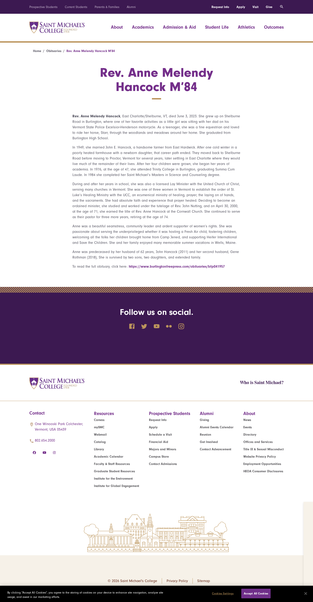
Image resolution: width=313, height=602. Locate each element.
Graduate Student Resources (114, 471)
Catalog (100, 442)
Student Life (217, 27)
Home (37, 51)
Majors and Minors (162, 449)
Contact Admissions (163, 464)
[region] (156, 594)
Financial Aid (158, 442)
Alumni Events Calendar (216, 427)
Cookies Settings (222, 593)
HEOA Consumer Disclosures (263, 471)
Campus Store (159, 457)
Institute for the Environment (113, 479)
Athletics (246, 27)
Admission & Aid (179, 27)
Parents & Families (107, 7)
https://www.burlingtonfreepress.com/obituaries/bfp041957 (177, 266)
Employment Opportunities (262, 464)
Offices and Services (258, 442)
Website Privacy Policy (259, 457)
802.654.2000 (45, 440)
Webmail (100, 435)
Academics (143, 27)
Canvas (99, 420)
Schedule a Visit (160, 435)
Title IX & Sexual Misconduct (263, 449)
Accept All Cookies (256, 593)
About (117, 27)
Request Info (220, 7)
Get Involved (209, 442)
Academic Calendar (108, 457)
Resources (104, 413)
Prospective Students (43, 7)
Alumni (131, 7)
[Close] (306, 593)
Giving (204, 420)
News (247, 420)
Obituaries (53, 51)
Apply (240, 7)
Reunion (205, 435)
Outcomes (274, 27)
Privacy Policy (177, 581)
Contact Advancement (215, 449)
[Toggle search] (282, 7)
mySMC (99, 427)
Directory (249, 435)
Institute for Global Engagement (116, 486)
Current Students (76, 7)
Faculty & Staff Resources (112, 464)
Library (99, 449)
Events (247, 427)
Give (269, 7)
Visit (255, 7)
